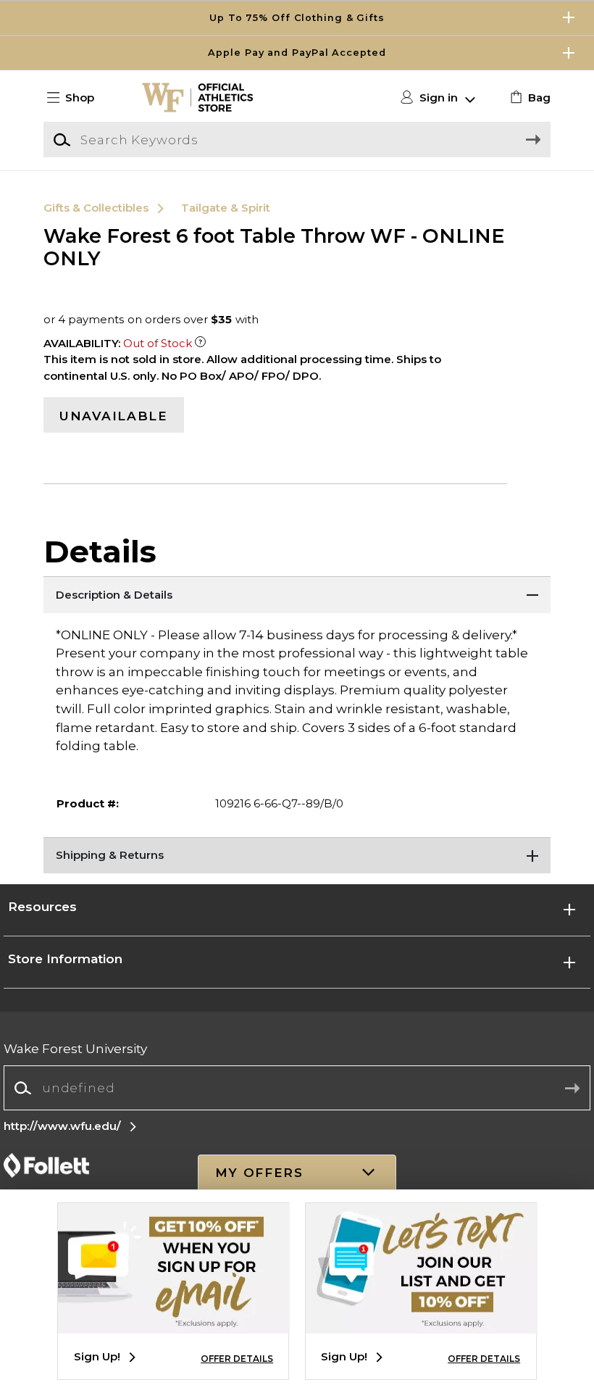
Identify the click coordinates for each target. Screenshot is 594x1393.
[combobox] (297, 1088)
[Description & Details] (297, 594)
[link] (528, 98)
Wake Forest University (75, 1048)
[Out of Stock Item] (200, 343)
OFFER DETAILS (237, 1358)
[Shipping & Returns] (297, 855)
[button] (297, 18)
